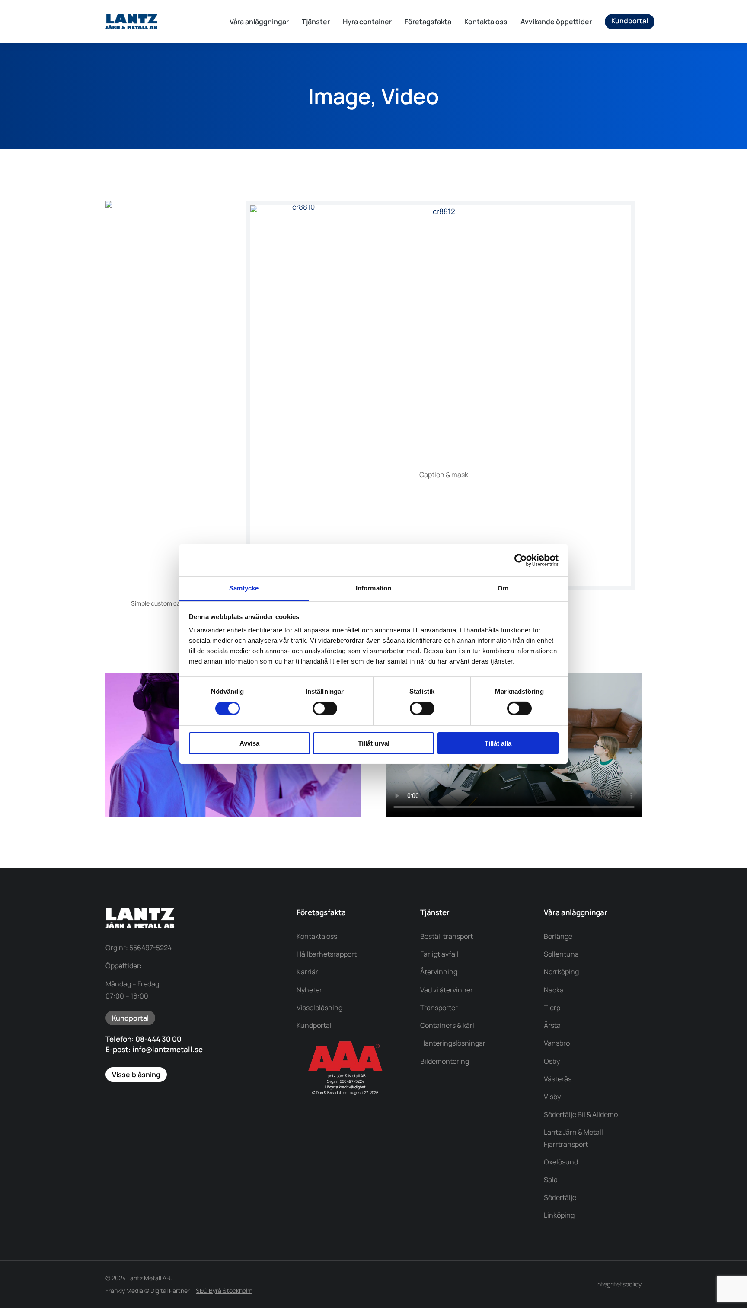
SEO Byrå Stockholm (224, 1290)
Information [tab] (373, 588)
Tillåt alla (498, 743)
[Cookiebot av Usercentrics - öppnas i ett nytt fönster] (521, 559)
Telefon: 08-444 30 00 (143, 1039)
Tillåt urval (373, 743)
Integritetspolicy (619, 1284)
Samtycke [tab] (244, 588)
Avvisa (249, 743)
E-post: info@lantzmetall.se (154, 1049)
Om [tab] (503, 588)
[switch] (325, 708)
